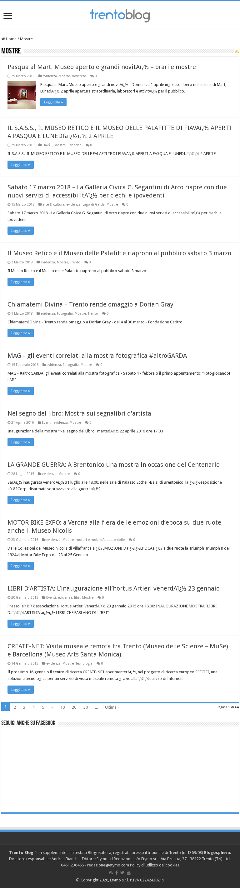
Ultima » (112, 707)
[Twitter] (122, 872)
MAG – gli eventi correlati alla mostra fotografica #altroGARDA (97, 355)
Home (11, 39)
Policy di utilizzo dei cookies (154, 865)
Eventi (47, 423)
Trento (75, 262)
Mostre (64, 76)
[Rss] (111, 872)
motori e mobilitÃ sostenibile (100, 540)
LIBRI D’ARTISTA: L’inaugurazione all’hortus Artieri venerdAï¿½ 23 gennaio (114, 588)
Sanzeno (75, 145)
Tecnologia (84, 663)
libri (77, 598)
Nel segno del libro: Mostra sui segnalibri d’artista (79, 413)
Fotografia (65, 314)
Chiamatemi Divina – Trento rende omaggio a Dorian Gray (90, 304)
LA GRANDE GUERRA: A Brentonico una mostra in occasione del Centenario (114, 464)
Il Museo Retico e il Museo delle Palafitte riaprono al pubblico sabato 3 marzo (119, 253)
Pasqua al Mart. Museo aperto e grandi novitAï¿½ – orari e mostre (102, 67)
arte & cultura (53, 204)
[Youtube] (128, 872)
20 (74, 707)
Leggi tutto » (53, 102)
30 (85, 707)
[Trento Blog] (120, 14)
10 (62, 707)
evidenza (49, 76)
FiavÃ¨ (47, 145)
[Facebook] (116, 872)
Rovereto (79, 76)
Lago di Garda (93, 204)
